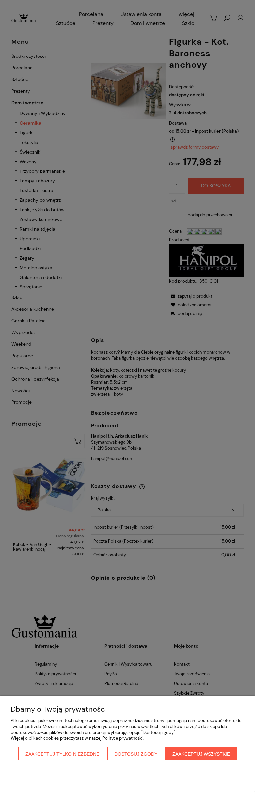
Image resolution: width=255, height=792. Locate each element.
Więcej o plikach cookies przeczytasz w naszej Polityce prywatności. (77, 738)
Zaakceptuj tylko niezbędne (62, 754)
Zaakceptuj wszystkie (201, 754)
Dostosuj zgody (135, 754)
